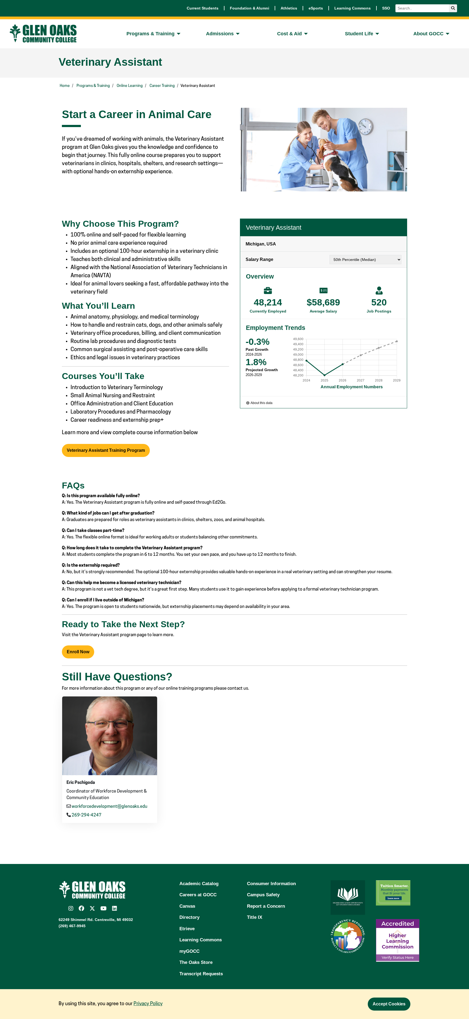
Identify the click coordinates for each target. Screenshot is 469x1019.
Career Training (162, 86)
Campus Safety (263, 894)
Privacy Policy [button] (148, 1004)
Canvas (187, 906)
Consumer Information (271, 883)
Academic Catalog (198, 883)
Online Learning (130, 86)
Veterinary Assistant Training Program (106, 450)
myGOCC (189, 951)
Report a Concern (266, 906)
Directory (189, 917)
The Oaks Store (196, 962)
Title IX (254, 917)
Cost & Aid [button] (289, 33)
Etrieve (187, 928)
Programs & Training (93, 86)
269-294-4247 (87, 815)
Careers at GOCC (198, 894)
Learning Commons (352, 8)
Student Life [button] (359, 33)
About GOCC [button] (428, 33)
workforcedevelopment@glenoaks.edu (109, 807)
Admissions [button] (220, 33)
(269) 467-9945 (72, 926)
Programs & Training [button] (150, 33)
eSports (316, 8)
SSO (386, 8)
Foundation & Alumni (249, 8)
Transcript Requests (201, 973)
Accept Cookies (389, 1004)
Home (65, 86)
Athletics (289, 8)
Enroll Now (78, 651)
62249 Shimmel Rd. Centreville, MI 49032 (96, 919)
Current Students (202, 8)
